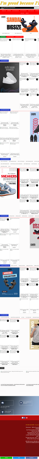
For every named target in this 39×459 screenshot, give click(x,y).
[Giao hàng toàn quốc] (3, 402)
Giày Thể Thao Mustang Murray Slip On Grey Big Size (4, 139)
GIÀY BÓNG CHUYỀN (4, 166)
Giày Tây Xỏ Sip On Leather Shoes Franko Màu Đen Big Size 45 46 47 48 (24, 74)
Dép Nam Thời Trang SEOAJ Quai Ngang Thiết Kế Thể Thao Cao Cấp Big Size (4, 230)
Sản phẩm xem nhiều (10, 36)
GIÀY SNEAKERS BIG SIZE (12, 161)
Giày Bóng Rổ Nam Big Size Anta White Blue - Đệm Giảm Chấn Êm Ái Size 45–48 (24, 196)
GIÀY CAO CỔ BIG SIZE (21, 161)
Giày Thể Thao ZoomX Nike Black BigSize (5, 154)
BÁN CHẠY (22, 13)
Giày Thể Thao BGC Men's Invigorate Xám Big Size (5, 123)
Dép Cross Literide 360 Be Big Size (5, 261)
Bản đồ (27, 13)
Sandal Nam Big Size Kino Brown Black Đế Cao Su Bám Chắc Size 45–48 (18, 55)
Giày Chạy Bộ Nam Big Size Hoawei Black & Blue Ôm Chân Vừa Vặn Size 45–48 (34, 196)
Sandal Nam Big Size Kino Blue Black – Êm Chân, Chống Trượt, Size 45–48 (24, 295)
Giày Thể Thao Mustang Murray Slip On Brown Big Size (14, 139)
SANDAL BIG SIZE (31, 10)
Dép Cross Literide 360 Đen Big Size (15, 261)
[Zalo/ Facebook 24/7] (21, 402)
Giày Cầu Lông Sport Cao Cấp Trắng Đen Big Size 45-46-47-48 (24, 90)
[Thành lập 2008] (3, 412)
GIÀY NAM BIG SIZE (15, 10)
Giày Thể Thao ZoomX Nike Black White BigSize (14, 154)
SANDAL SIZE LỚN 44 (14, 265)
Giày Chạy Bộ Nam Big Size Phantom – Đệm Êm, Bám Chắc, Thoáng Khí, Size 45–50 (5, 55)
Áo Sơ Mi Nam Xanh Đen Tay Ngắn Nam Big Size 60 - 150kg (4, 331)
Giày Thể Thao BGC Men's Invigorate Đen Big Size (15, 123)
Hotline (6, 457)
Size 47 (9, 166)
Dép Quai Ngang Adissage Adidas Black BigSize (5, 245)
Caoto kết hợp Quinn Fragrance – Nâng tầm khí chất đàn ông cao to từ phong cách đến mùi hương (13, 385)
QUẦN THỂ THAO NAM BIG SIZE (15, 317)
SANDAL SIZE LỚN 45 (22, 265)
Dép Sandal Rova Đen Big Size (24, 310)
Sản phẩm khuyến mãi (19, 36)
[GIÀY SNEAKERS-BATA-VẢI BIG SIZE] (31, 33)
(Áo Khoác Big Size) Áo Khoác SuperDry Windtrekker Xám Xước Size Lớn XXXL (4, 362)
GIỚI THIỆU (9, 10)
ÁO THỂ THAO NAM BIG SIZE (5, 317)
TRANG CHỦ (4, 10)
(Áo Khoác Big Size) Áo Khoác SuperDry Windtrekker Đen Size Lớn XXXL (15, 331)
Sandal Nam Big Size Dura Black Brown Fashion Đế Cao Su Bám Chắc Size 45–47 (31, 55)
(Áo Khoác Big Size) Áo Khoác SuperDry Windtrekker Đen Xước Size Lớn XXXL (14, 347)
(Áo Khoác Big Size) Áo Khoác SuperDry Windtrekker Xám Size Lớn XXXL (4, 347)
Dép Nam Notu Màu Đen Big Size (15, 230)
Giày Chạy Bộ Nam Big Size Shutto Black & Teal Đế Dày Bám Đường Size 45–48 (24, 211)
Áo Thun (22, 317)
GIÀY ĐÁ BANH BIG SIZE (29, 161)
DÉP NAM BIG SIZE (23, 10)
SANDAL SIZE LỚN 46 (29, 265)
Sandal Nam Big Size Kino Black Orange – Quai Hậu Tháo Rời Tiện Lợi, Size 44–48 (33, 295)
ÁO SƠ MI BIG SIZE (28, 317)
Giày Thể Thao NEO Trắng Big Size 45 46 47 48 (34, 90)
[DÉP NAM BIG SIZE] (18, 33)
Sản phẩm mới (3, 36)
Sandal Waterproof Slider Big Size (14, 245)
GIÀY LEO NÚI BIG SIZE (4, 161)
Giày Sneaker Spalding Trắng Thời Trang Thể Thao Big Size (24, 105)
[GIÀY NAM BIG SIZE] (6, 33)
